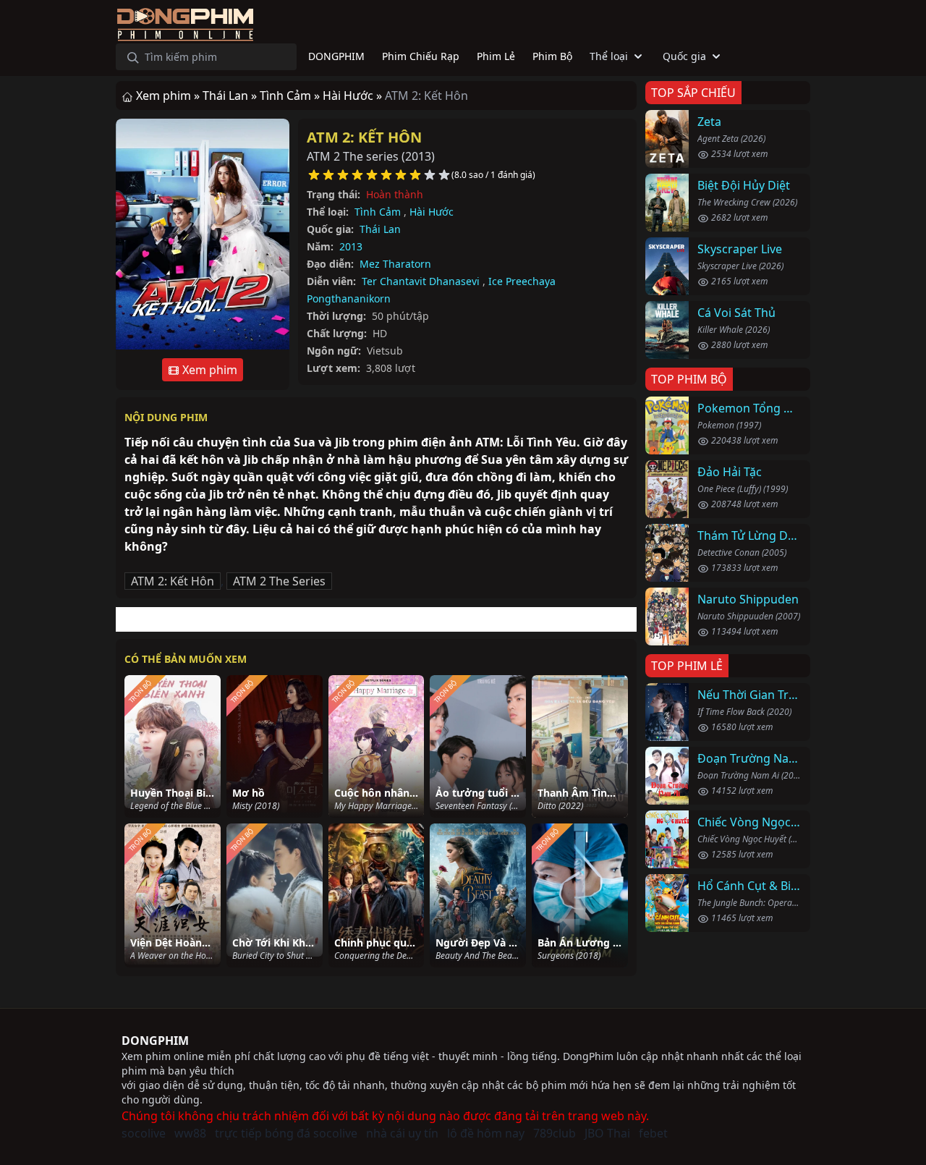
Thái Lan (380, 229)
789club (554, 1133)
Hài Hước (431, 212)
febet (653, 1133)
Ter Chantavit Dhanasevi (421, 281)
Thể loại (609, 56)
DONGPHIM (155, 1040)
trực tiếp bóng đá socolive (286, 1133)
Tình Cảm (377, 212)
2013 (350, 246)
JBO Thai (607, 1133)
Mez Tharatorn (395, 264)
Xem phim (208, 370)
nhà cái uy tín (402, 1133)
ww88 (190, 1133)
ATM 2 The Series (279, 581)
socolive (144, 1133)
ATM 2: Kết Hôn (364, 137)
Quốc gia (684, 56)
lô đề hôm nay (485, 1133)
